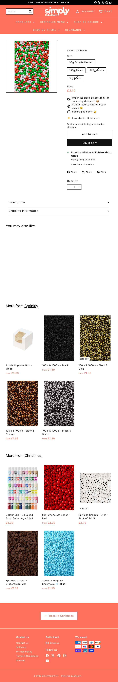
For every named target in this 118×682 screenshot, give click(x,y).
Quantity (72, 181)
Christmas (82, 50)
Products (24, 22)
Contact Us (22, 643)
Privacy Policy (24, 651)
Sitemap (20, 660)
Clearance (74, 30)
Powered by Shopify (71, 676)
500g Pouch (98, 71)
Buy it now (90, 142)
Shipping (85, 124)
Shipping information (23, 210)
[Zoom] (31, 66)
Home (70, 50)
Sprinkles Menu (53, 22)
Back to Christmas (61, 615)
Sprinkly (31, 306)
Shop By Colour (87, 22)
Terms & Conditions (27, 656)
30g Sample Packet (81, 62)
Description (17, 202)
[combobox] (19, 11)
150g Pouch (77, 71)
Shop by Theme (45, 30)
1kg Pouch (76, 79)
